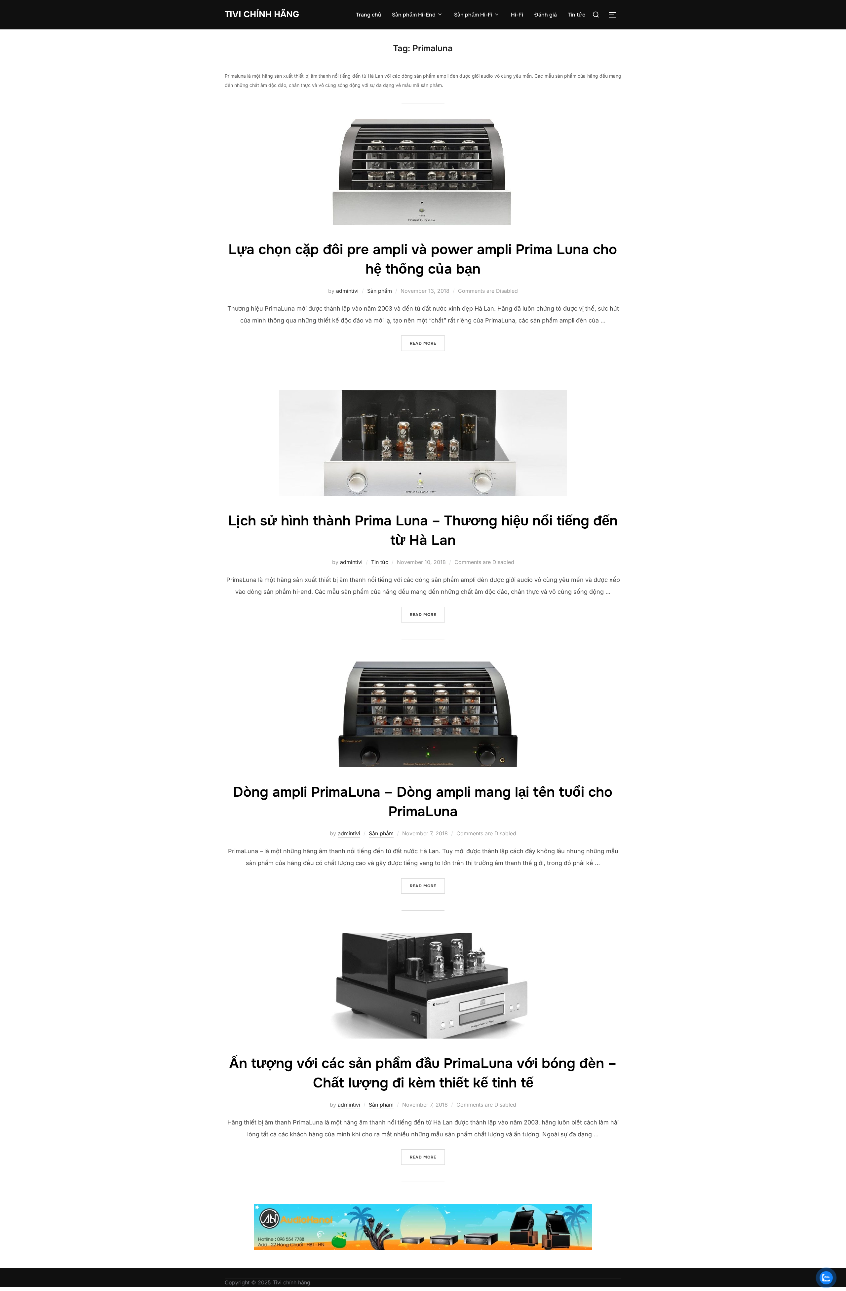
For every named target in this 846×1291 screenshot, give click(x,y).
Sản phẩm (379, 290)
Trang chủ (368, 14)
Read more (427, 343)
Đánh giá (545, 14)
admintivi (347, 290)
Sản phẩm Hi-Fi (473, 14)
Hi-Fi (517, 14)
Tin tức (576, 14)
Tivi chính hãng (262, 14)
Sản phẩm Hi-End (414, 14)
